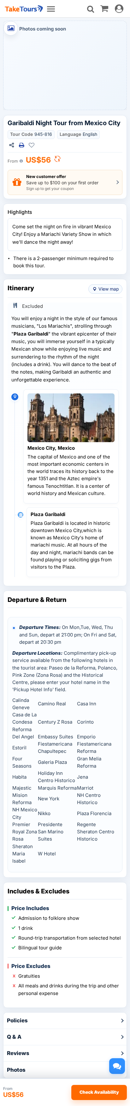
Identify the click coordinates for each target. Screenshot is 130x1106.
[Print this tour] (21, 145)
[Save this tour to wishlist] (31, 145)
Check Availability (99, 1092)
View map (108, 289)
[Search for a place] (90, 9)
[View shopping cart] (104, 8)
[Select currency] (57, 160)
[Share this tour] (11, 145)
